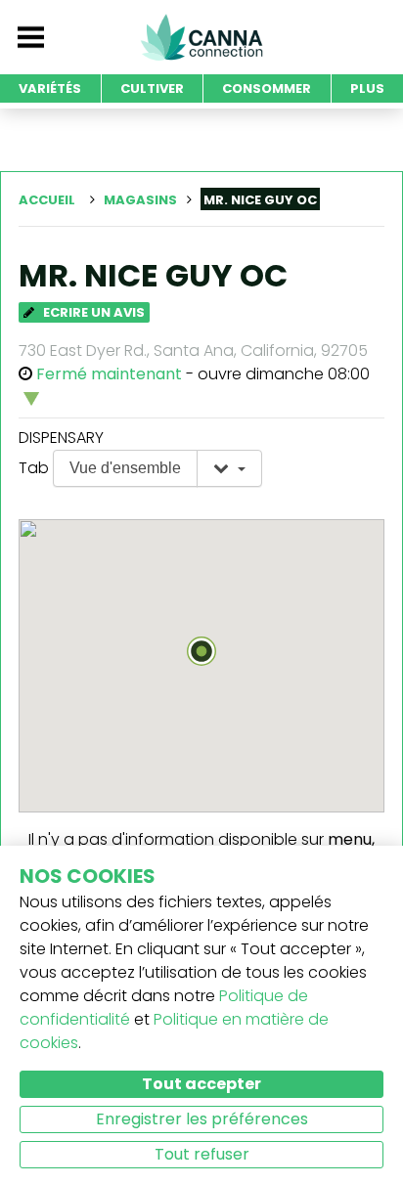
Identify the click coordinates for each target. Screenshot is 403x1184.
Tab (34, 468)
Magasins (140, 200)
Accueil (47, 200)
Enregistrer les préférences (202, 1119)
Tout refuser (202, 1154)
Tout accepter (201, 1084)
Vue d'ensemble (125, 468)
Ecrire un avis (92, 312)
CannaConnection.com (201, 37)
